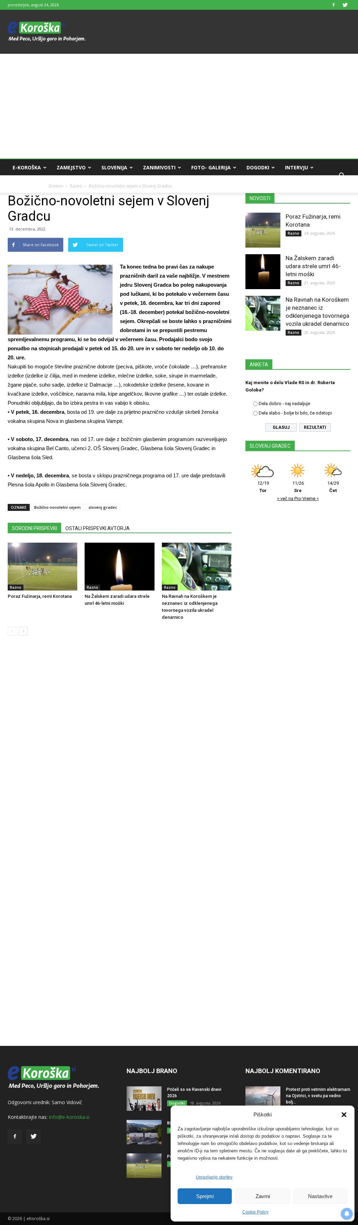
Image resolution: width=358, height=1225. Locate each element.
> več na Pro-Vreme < (298, 498)
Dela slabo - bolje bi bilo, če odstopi (295, 413)
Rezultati (315, 427)
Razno (15, 587)
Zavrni (263, 1196)
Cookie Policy (255, 1212)
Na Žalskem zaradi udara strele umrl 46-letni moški (313, 266)
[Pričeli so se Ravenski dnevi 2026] (144, 1098)
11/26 (298, 487)
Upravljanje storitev (214, 1177)
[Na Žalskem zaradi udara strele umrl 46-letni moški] (119, 567)
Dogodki (257, 167)
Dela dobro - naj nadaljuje (284, 403)
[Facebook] (333, 5)
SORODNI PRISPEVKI (34, 528)
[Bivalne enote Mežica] (144, 1132)
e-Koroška (27, 167)
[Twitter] (345, 5)
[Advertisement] (179, 106)
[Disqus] (119, 747)
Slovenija (114, 167)
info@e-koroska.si (69, 1117)
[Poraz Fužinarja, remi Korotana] (42, 567)
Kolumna (25, 184)
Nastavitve (320, 1196)
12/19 (263, 487)
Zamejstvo (71, 167)
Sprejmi (205, 1196)
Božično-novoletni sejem (57, 507)
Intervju (296, 167)
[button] (344, 1114)
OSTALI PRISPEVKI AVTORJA (97, 528)
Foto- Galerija (211, 167)
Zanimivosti (159, 167)
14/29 (333, 487)
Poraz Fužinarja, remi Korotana (40, 596)
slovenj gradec (102, 507)
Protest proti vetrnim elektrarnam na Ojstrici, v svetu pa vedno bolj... (318, 1096)
